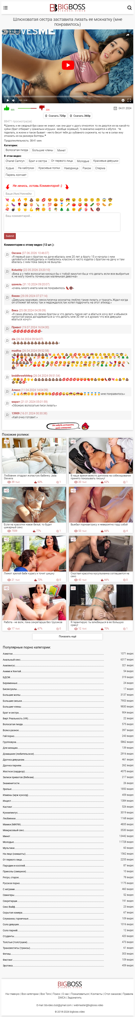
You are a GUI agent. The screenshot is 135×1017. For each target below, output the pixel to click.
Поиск (56, 994)
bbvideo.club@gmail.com (58, 1005)
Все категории (29, 994)
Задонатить (75, 997)
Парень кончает (16, 175)
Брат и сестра (38, 161)
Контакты (96, 994)
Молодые (83, 161)
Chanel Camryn (15, 161)
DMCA (62, 997)
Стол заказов (112, 994)
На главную (12, 994)
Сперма (100, 168)
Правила (128, 994)
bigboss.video (77, 1011)
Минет (61, 150)
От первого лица (62, 160)
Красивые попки (49, 168)
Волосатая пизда (17, 150)
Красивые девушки (105, 160)
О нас (65, 994)
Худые (10, 168)
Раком (87, 168)
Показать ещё (67, 636)
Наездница (71, 168)
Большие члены (42, 150)
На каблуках (26, 168)
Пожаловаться (80, 994)
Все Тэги (45, 994)
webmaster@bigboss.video (88, 1005)
